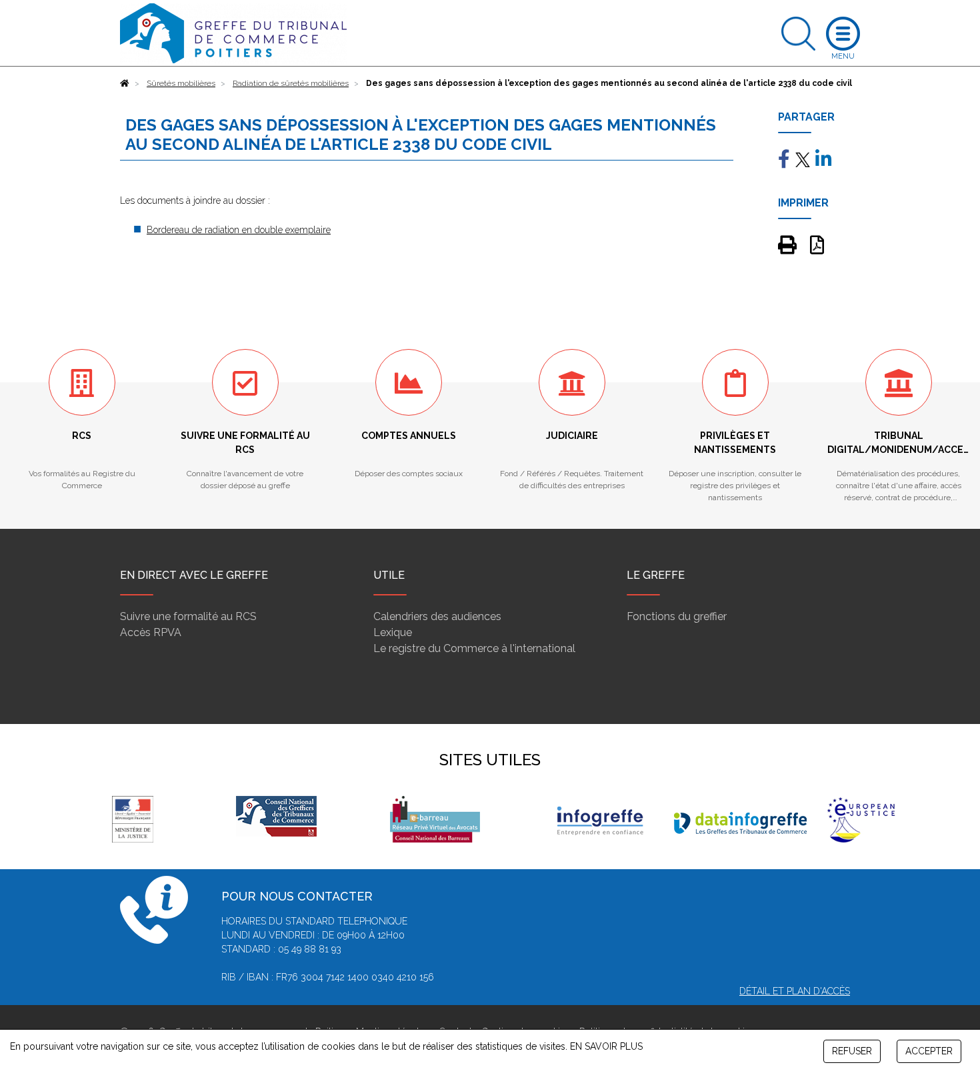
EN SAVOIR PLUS (606, 1046)
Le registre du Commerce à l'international (474, 648)
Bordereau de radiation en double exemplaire (239, 229)
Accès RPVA (150, 632)
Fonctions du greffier (677, 616)
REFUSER (852, 1051)
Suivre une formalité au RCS (188, 616)
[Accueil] (124, 83)
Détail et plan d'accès (794, 991)
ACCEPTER (929, 1051)
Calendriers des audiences (437, 616)
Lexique (392, 632)
